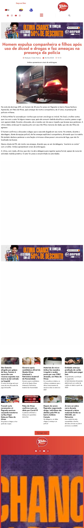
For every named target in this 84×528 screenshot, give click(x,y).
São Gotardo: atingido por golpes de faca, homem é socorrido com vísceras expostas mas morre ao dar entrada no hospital (10, 374)
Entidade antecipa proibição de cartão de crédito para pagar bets (74, 371)
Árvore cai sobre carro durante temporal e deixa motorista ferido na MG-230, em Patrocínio (72, 411)
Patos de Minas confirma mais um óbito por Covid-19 (30, 408)
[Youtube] (16, 15)
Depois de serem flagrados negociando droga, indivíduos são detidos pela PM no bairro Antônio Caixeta (53, 411)
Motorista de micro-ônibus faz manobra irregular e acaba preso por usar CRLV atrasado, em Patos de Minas (53, 373)
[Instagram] (12, 15)
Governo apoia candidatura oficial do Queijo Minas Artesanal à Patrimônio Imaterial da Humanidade (31, 373)
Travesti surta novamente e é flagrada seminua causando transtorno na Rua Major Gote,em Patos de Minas (9, 413)
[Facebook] (8, 15)
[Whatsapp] (20, 15)
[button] (69, 15)
